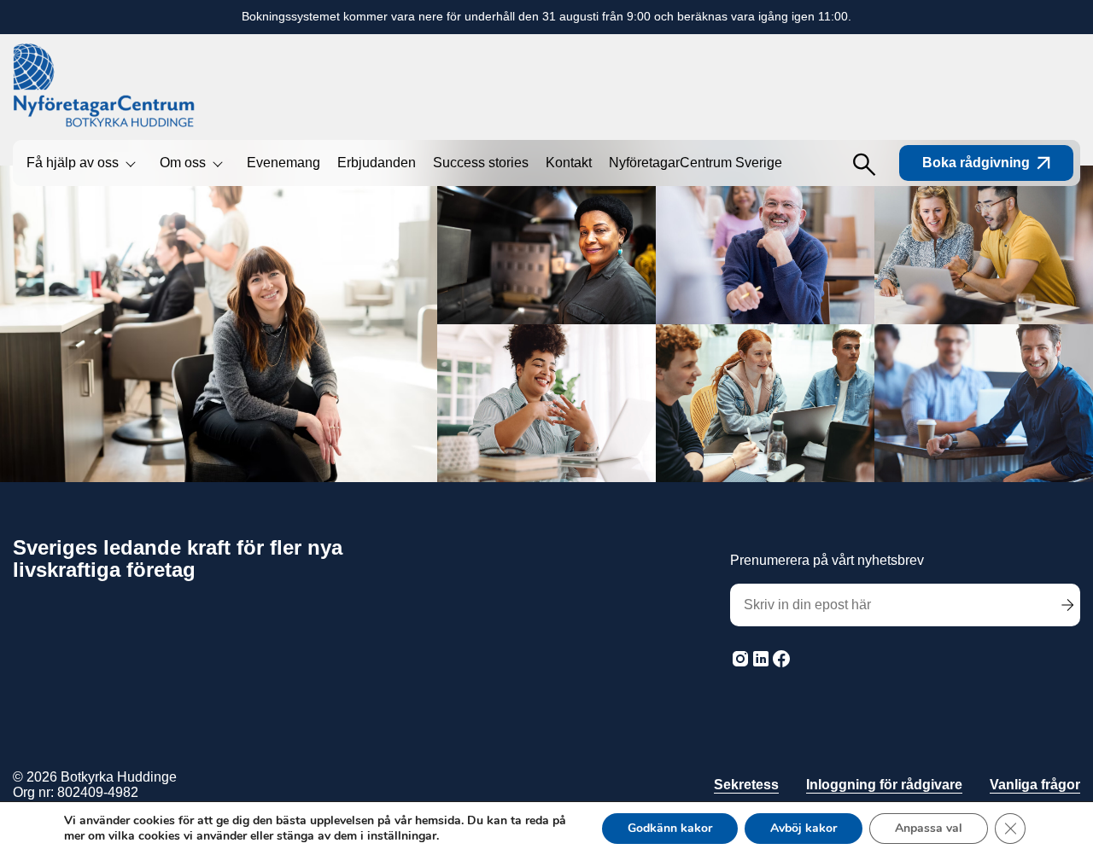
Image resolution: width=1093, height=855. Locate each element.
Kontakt (569, 162)
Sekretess (746, 784)
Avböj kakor (803, 828)
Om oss (183, 162)
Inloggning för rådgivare (884, 784)
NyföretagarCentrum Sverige (695, 162)
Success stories (481, 162)
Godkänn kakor (670, 828)
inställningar (401, 836)
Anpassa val (928, 828)
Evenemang (283, 162)
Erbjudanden (376, 162)
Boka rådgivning (976, 162)
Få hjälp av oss (72, 162)
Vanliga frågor (1035, 784)
